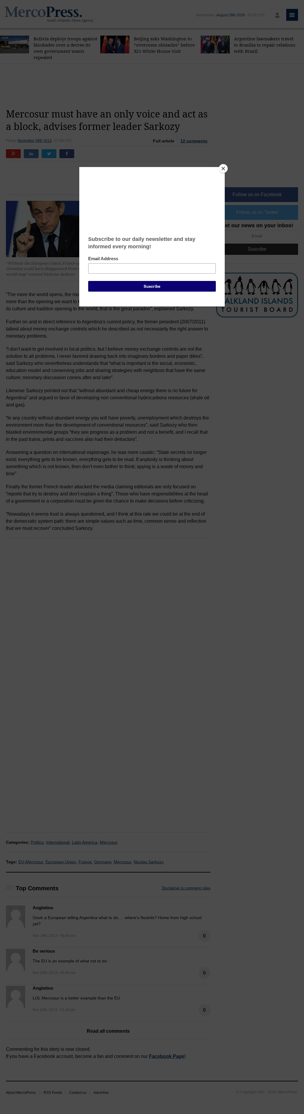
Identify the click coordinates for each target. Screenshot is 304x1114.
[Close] (223, 168)
